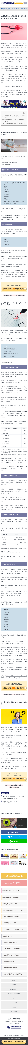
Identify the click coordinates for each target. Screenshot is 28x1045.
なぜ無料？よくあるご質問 (9, 923)
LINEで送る (15, 841)
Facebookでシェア (15, 832)
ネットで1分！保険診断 (14, 882)
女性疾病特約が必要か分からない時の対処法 (13, 123)
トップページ (4, 8)
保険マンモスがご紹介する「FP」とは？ (12, 910)
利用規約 (14, 984)
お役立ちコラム (10, 8)
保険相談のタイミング (8, 936)
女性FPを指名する (17, 766)
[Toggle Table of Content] (24, 113)
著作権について (14, 998)
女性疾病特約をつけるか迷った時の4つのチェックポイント (13, 120)
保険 (14, 8)
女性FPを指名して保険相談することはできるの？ (14, 796)
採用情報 (14, 1007)
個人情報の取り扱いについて (14, 993)
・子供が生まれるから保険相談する (11, 948)
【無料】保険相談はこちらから (14, 875)
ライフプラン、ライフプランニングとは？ (13, 929)
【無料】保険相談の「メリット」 (10, 916)
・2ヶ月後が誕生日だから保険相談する (12, 974)
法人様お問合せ (14, 1011)
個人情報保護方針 (14, 989)
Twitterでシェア (15, 837)
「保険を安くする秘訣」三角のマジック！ (13, 904)
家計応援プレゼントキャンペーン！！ (12, 890)
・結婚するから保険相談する (9, 942)
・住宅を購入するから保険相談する (11, 955)
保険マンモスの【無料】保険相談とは (11, 798)
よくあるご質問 (14, 1002)
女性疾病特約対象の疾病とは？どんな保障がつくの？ (13, 116)
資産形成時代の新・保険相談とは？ (11, 897)
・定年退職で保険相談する (9, 961)
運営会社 (14, 980)
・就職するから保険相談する (9, 967)
